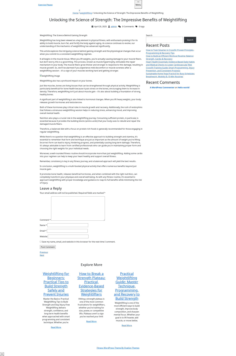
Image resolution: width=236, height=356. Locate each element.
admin (114, 26)
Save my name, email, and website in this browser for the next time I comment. (78, 241)
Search (149, 35)
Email (43, 230)
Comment (45, 220)
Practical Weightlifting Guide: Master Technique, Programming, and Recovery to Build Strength (127, 286)
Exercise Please (45, 4)
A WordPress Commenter (162, 87)
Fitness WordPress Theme (118, 348)
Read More (56, 327)
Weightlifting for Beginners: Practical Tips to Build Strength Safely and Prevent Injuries (56, 283)
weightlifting (86, 13)
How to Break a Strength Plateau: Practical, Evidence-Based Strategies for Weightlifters (91, 283)
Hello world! (184, 87)
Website (43, 236)
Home (75, 13)
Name (43, 225)
